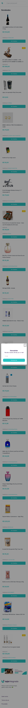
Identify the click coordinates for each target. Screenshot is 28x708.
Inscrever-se (14, 360)
